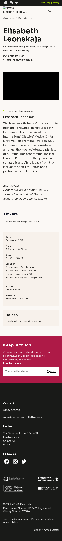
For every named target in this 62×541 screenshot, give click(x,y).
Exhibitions (25, 18)
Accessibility (10, 522)
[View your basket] (49, 10)
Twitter (22, 321)
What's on (9, 18)
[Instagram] (11, 2)
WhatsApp (34, 321)
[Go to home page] (16, 11)
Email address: (12, 363)
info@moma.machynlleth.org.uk (22, 416)
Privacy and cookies (42, 519)
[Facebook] (5, 2)
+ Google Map (34, 277)
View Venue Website (17, 298)
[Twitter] (16, 2)
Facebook (11, 321)
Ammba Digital (50, 529)
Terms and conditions (15, 519)
